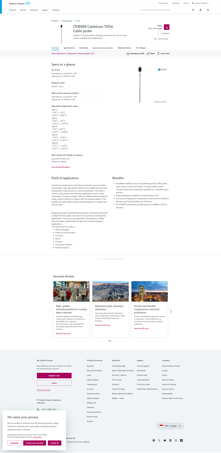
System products (93, 393)
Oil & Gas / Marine (119, 375)
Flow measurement (94, 370)
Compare (165, 33)
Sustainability (167, 393)
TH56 (78, 21)
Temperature (67, 21)
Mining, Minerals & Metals (122, 393)
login (159, 28)
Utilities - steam (118, 398)
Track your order (143, 384)
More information (44, 390)
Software (90, 407)
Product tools (163, 3)
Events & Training (169, 384)
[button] (54, 375)
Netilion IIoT (91, 403)
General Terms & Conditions (79, 442)
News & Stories (168, 380)
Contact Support (143, 366)
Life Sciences (117, 380)
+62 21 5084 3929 (48, 409)
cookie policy (37, 437)
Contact (186, 3)
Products (55, 21)
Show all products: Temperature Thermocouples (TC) (73, 53)
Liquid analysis (92, 380)
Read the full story (63, 333)
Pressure (90, 389)
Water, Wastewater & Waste (123, 370)
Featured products (94, 412)
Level (89, 375)
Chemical (115, 384)
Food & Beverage (118, 366)
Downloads (175, 3)
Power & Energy (118, 389)
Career (164, 375)
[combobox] (202, 3)
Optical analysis (93, 398)
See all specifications (61, 167)
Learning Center (143, 380)
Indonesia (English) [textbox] (201, 3)
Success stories (168, 389)
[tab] (56, 48)
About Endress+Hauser (171, 366)
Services (90, 421)
